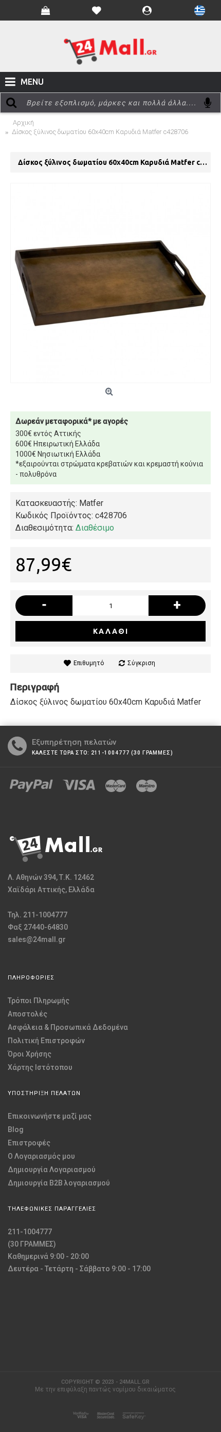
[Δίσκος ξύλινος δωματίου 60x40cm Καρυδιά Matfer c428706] (110, 283)
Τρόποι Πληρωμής (38, 1000)
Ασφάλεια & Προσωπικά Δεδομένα (68, 1027)
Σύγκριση (141, 663)
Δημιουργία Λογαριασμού (52, 1169)
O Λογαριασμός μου (41, 1156)
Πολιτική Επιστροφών (46, 1041)
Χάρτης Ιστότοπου (40, 1067)
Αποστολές (27, 1014)
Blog (16, 1129)
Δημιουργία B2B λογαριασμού (59, 1183)
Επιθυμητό (88, 663)
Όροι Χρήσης (29, 1054)
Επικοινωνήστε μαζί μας (49, 1116)
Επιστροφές (29, 1143)
